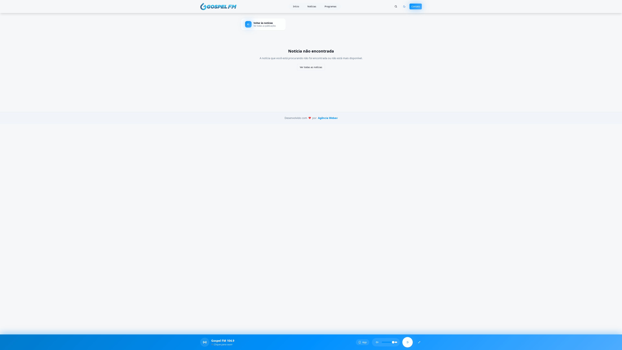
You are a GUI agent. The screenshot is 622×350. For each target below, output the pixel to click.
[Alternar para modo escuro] (404, 6)
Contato (415, 6)
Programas (330, 6)
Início (296, 6)
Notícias (311, 6)
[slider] (393, 342)
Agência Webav (328, 118)
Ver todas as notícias (311, 67)
